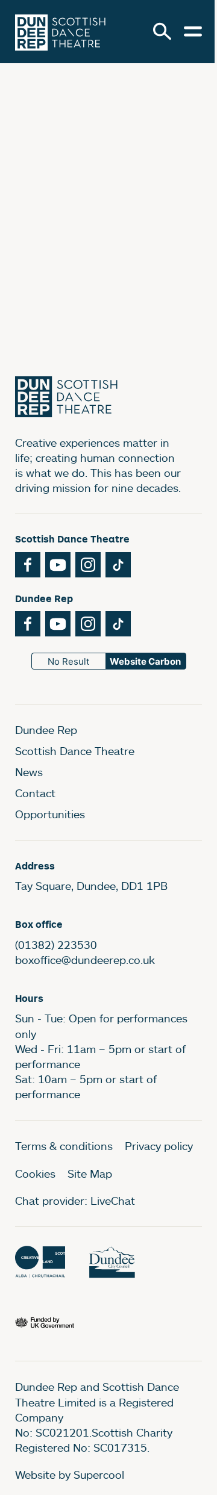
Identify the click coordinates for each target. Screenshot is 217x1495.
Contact (35, 793)
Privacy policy (159, 1145)
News (29, 772)
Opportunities (50, 814)
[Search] (162, 31)
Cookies (35, 1173)
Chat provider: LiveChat (75, 1200)
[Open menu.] (193, 31)
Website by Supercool (69, 1474)
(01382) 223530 (56, 944)
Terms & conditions (64, 1145)
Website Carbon (145, 661)
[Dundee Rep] (60, 32)
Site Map (90, 1173)
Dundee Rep (46, 729)
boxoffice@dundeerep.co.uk (85, 959)
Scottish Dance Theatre (74, 750)
